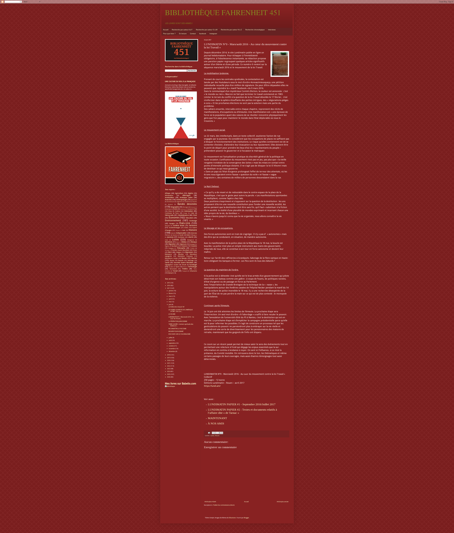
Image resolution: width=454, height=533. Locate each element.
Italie (188, 235)
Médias (184, 242)
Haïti (183, 230)
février (171, 293)
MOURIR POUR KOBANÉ (175, 331)
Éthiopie (167, 225)
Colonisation (188, 211)
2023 (169, 369)
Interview (194, 233)
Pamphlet (194, 246)
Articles (194, 201)
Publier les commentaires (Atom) (223, 505)
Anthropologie (181, 200)
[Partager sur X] (217, 433)
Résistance (168, 254)
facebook (202, 34)
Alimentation (169, 195)
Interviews (272, 30)
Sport (177, 267)
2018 (169, 355)
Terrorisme (173, 269)
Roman (194, 258)
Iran (169, 235)
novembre (172, 348)
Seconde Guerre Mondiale (183, 262)
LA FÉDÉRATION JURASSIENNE (177, 321)
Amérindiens (169, 197)
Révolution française (185, 256)
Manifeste (168, 242)
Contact (193, 34)
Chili (195, 209)
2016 (169, 285)
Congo (185, 213)
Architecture (170, 201)
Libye (166, 240)
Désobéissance (183, 215)
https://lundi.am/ (212, 386)
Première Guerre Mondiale (180, 250)
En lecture (183, 34)
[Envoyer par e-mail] (213, 433)
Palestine (184, 246)
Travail (175, 271)
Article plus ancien (282, 502)
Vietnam (170, 273)
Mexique (194, 242)
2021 (169, 363)
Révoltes (181, 254)
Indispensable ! (181, 233)
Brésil (175, 209)
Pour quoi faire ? (169, 34)
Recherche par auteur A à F (182, 30)
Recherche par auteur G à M (206, 30)
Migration (172, 244)
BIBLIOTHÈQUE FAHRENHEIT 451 (223, 12)
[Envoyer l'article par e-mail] (209, 433)
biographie (175, 207)
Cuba (192, 213)
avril (170, 299)
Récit (170, 252)
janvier (171, 291)
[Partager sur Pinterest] (222, 433)
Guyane (178, 230)
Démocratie (169, 215)
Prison (195, 250)
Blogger (246, 518)
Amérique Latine (186, 197)
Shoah (184, 265)
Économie (174, 217)
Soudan (171, 267)
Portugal (167, 250)
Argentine (180, 201)
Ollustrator (232, 518)
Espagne (172, 223)
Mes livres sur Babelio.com (180, 383)
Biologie (185, 207)
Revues (217, 435)
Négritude (183, 244)
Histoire (193, 230)
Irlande (175, 235)
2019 (169, 358)
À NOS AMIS (216, 423)
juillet (170, 337)
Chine (170, 211)
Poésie (192, 248)
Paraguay (171, 248)
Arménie (187, 201)
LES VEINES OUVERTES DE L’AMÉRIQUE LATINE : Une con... (180, 310)
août (170, 340)
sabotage (190, 260)
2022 (169, 366)
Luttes (212, 435)
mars (170, 296)
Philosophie (181, 248)
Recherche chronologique (255, 30)
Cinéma (177, 211)
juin (170, 304)
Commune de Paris (172, 213)
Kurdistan (181, 237)
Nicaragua (192, 244)
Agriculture (179, 193)
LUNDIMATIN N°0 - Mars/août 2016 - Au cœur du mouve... (181, 317)
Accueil (165, 30)
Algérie (190, 193)
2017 (169, 288)
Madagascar (190, 240)
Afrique (167, 193)
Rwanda (180, 260)
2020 (169, 360)
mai (170, 302)
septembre (172, 343)
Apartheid (194, 200)
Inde (172, 233)
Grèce (186, 227)
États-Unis (184, 223)
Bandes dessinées (187, 204)
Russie (172, 260)
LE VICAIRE (171, 314)
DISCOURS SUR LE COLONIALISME (179, 334)
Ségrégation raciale (171, 265)
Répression (189, 252)
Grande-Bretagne (174, 227)
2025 (169, 374)
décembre (172, 351)
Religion (178, 252)
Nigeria (167, 246)
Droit (195, 215)
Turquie (184, 271)
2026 (169, 377)
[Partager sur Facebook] (219, 433)
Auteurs (170, 204)
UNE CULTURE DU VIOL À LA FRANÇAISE (180, 81)
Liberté (190, 237)
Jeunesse (170, 237)
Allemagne (186, 195)
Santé (167, 262)
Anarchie (168, 200)
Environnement (173, 220)
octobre (171, 346)
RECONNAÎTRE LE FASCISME (177, 328)
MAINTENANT (217, 418)
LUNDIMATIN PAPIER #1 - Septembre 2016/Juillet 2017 (241, 404)
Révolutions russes (171, 258)
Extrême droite (178, 225)
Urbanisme (193, 271)
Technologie (192, 267)
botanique (168, 209)
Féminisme (193, 225)
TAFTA (184, 266)
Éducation (189, 218)
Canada (190, 209)
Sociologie (193, 265)
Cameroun (183, 209)
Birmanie (192, 207)
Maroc (177, 242)
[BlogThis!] (215, 433)
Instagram (213, 34)
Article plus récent (210, 502)
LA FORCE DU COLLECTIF (176, 307)
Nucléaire (175, 246)
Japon (195, 235)
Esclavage (193, 221)
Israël (181, 235)
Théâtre (185, 269)
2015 (169, 283)
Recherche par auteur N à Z (231, 30)
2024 (169, 371)
